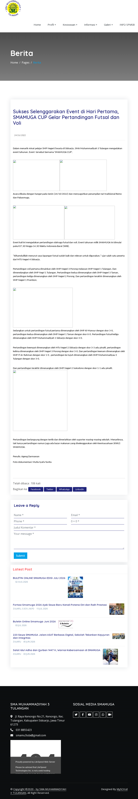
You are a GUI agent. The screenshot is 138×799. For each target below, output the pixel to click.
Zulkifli (17, 641)
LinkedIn (79, 489)
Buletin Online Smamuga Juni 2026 (34, 621)
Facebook (36, 489)
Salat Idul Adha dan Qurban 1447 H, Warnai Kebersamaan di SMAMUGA (56, 650)
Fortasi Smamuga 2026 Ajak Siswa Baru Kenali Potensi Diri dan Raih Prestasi (60, 604)
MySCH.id (122, 789)
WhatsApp (64, 489)
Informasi (89, 24)
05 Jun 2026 (29, 641)
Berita (37, 62)
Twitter (49, 489)
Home (37, 24)
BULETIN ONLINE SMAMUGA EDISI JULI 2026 (39, 578)
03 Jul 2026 (20, 625)
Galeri (107, 24)
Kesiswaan (69, 24)
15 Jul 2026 (42, 608)
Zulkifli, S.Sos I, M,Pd (23, 608)
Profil (51, 24)
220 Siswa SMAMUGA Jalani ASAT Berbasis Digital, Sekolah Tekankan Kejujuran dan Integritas (61, 636)
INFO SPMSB (127, 24)
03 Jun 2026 (29, 654)
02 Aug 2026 (21, 581)
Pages (25, 62)
